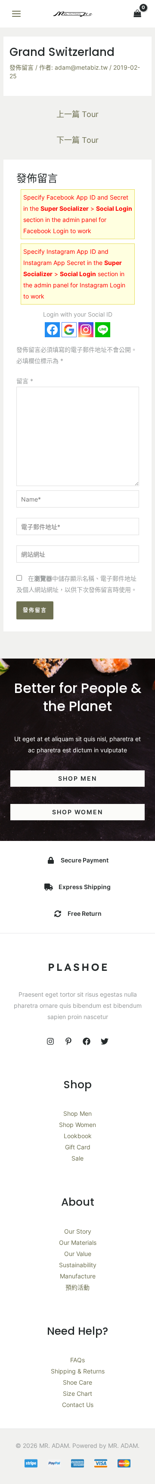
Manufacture (78, 1276)
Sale (77, 1158)
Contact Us (77, 1404)
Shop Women (77, 1124)
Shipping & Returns (78, 1371)
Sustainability (77, 1264)
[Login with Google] (69, 329)
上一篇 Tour (77, 114)
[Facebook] (86, 1041)
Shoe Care (77, 1382)
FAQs (77, 1360)
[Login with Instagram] (85, 329)
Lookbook (78, 1135)
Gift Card (77, 1147)
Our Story (77, 1231)
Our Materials (77, 1242)
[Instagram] (50, 1041)
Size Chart (77, 1393)
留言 (24, 381)
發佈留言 (21, 67)
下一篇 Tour (77, 140)
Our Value (77, 1253)
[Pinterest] (68, 1041)
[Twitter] (104, 1041)
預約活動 (77, 1287)
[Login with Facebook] (52, 329)
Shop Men (77, 1113)
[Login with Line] (102, 329)
